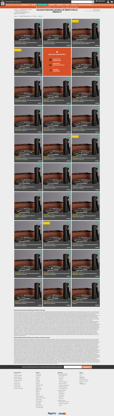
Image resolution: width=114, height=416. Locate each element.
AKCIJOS (67, 4)
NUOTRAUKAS (61, 395)
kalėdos (38, 377)
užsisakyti (86, 367)
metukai (37, 394)
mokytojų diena (39, 405)
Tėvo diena (38, 402)
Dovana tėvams (17, 377)
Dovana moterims (18, 375)
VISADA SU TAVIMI (62, 383)
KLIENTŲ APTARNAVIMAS (82, 383)
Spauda (60, 405)
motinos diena (39, 401)
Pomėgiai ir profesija (18, 388)
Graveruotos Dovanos (26, 9)
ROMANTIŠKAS (62, 393)
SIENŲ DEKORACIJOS (63, 375)
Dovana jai (16, 373)
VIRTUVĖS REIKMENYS (63, 381)
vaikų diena (38, 404)
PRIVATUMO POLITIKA (83, 381)
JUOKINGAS (61, 391)
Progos (34, 4)
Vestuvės (38, 386)
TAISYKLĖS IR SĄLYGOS (83, 379)
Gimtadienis (38, 373)
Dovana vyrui (17, 383)
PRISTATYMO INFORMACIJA (82, 378)
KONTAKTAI (81, 373)
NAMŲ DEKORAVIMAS (63, 388)
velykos (37, 378)
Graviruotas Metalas (20, 10)
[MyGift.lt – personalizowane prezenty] (2, 3)
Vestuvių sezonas (42, 4)
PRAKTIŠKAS (61, 396)
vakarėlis (38, 381)
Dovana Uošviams (18, 380)
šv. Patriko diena (39, 407)
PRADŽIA (16, 9)
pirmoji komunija (39, 396)
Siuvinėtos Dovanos (63, 403)
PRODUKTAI (51, 4)
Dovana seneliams (18, 378)
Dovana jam (16, 381)
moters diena (39, 399)
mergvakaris (38, 388)
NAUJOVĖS (74, 4)
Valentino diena (39, 385)
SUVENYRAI (61, 378)
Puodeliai (61, 380)
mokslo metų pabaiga (40, 397)
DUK (80, 375)
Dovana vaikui (17, 385)
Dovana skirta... (25, 4)
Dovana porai (17, 386)
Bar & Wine (61, 376)
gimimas (37, 391)
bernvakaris (38, 389)
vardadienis (38, 375)
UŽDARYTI (112, 7)
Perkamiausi (60, 4)
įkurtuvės (38, 380)
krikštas (37, 393)
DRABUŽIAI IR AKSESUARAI (64, 385)
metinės (37, 383)
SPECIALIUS (61, 398)
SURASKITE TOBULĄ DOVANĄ (85, 4)
